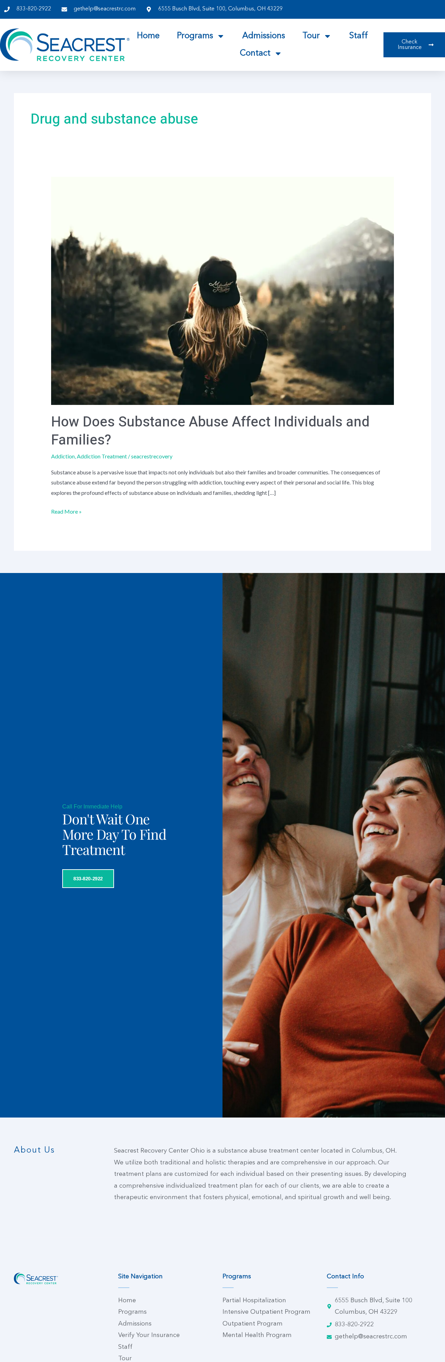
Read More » (66, 510)
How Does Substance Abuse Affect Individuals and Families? (210, 431)
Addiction (63, 456)
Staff (358, 36)
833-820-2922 (88, 878)
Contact (255, 53)
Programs (195, 36)
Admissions (263, 36)
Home (148, 36)
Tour (311, 36)
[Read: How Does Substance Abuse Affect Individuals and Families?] (222, 290)
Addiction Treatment (102, 456)
